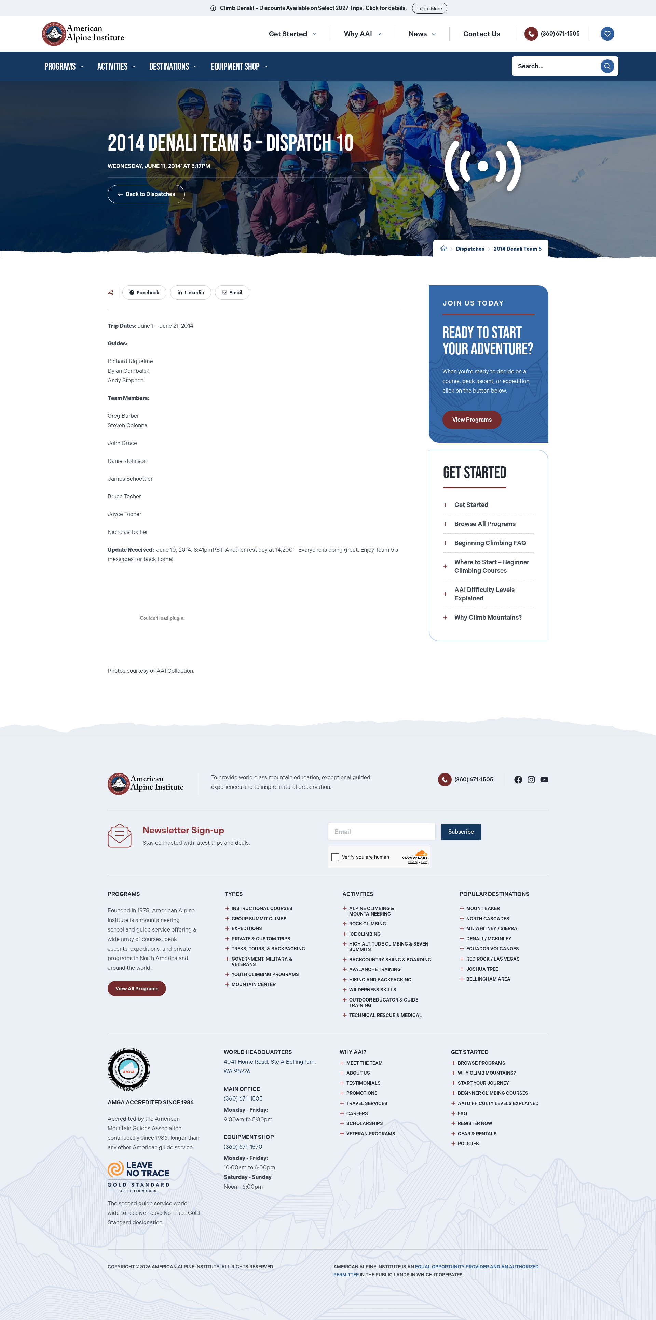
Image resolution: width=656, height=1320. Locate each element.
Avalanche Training (375, 969)
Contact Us (481, 34)
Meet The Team (364, 1063)
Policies (468, 1143)
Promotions (362, 1093)
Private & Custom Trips (261, 938)
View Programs (472, 419)
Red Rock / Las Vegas (493, 959)
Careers (357, 1113)
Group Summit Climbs (259, 918)
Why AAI (358, 34)
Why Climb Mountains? (487, 1073)
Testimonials (363, 1083)
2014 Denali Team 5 (518, 249)
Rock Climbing (367, 923)
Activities (112, 66)
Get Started (288, 34)
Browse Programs (481, 1063)
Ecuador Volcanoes (492, 948)
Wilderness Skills (372, 989)
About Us (358, 1073)
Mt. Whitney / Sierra (491, 928)
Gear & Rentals (477, 1133)
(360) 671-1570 (243, 1147)
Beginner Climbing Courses (493, 1093)
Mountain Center (254, 984)
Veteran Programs (370, 1133)
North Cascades (487, 918)
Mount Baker (483, 908)
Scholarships (364, 1123)
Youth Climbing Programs (265, 974)
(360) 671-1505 (560, 33)
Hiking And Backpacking (380, 979)
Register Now (475, 1123)
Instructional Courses (262, 908)
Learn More (429, 8)
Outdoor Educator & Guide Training (383, 1002)
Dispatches (470, 249)
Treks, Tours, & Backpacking (268, 948)
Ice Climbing (365, 934)
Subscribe (461, 831)
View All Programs (136, 988)
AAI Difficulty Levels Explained (498, 1103)
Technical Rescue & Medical (385, 1015)
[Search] (607, 66)
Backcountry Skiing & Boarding (390, 959)
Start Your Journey (483, 1083)
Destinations (169, 66)
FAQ (462, 1113)
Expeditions (247, 928)
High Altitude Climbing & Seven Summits (388, 946)
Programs (60, 66)
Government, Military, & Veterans (262, 961)
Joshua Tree (482, 969)
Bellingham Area (488, 979)
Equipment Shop (235, 66)
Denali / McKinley (488, 938)
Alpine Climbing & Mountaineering (371, 911)
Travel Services (366, 1103)
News (418, 34)
